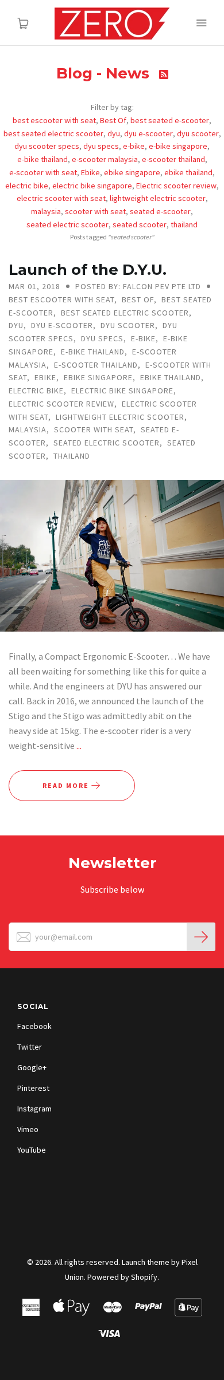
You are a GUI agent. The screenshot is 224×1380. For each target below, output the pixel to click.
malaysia (46, 211)
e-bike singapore (178, 146)
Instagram (34, 1108)
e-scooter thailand (173, 159)
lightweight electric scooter (158, 198)
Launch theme (145, 1262)
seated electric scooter (67, 224)
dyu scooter (198, 133)
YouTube (31, 1150)
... (79, 745)
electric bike (26, 185)
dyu (113, 133)
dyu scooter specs (46, 146)
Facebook (34, 1026)
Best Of (113, 120)
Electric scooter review (176, 185)
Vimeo (27, 1129)
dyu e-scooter (148, 133)
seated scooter (140, 224)
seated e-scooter (160, 211)
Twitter (29, 1047)
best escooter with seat (54, 120)
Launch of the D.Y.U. (88, 270)
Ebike (90, 172)
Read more (67, 785)
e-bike (134, 146)
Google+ (32, 1067)
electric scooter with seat (61, 198)
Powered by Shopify (122, 1277)
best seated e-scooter (169, 120)
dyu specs (101, 146)
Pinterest (33, 1088)
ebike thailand (188, 172)
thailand (184, 224)
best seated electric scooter (53, 133)
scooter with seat (95, 211)
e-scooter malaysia (105, 159)
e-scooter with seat (43, 172)
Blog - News (104, 73)
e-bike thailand (42, 159)
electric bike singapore (92, 185)
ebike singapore (132, 172)
